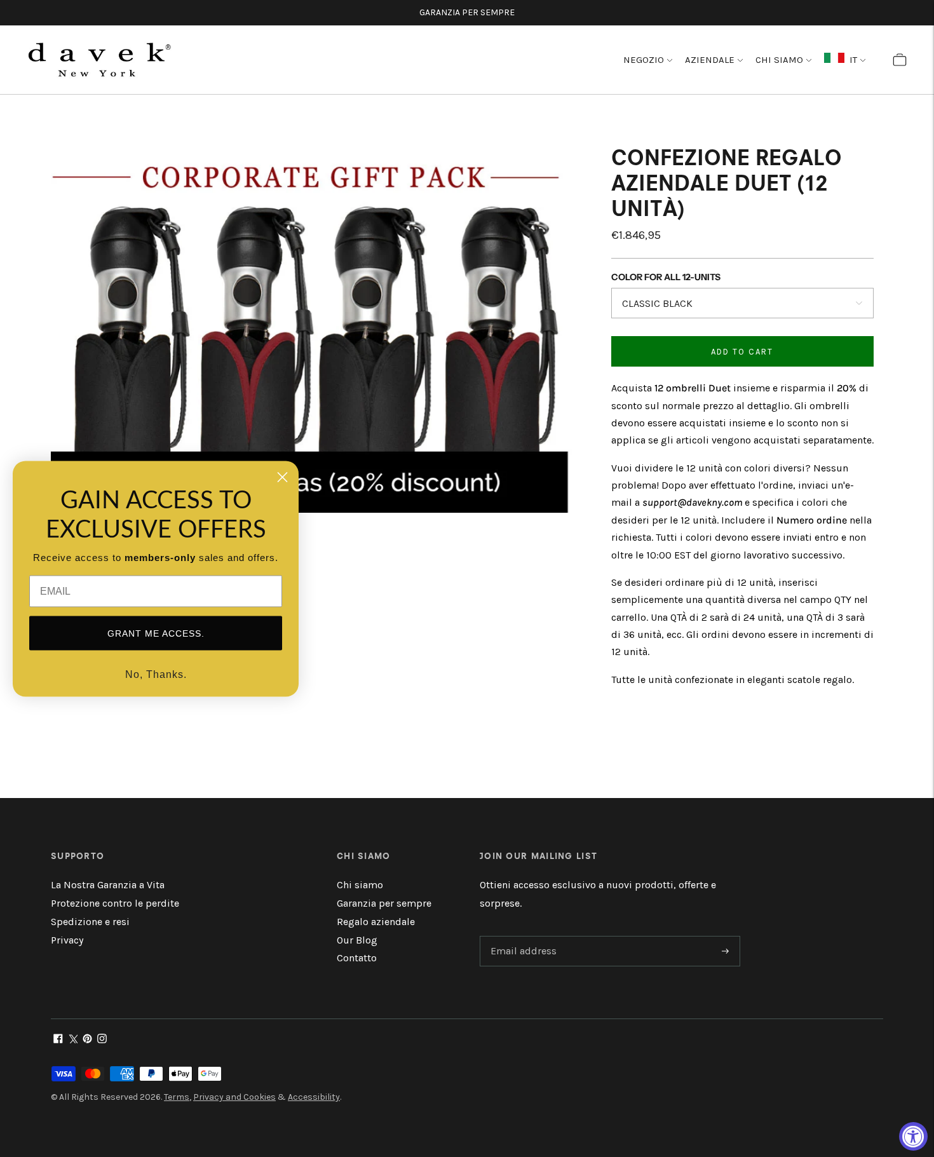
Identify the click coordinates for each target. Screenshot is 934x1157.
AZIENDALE (709, 59)
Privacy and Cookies (234, 1097)
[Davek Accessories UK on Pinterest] (87, 1040)
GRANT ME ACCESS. (156, 633)
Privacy (67, 940)
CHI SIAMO (779, 59)
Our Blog (357, 940)
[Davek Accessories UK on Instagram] (102, 1040)
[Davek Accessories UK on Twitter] (73, 1040)
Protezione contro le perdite (115, 903)
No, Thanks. (156, 673)
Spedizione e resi (90, 922)
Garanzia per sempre (384, 903)
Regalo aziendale (376, 922)
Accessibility (314, 1097)
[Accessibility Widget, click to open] (913, 1136)
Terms (176, 1097)
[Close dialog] (282, 477)
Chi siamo (360, 885)
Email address (521, 936)
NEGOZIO (643, 59)
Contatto (357, 958)
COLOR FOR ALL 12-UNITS (666, 277)
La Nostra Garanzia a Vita (108, 885)
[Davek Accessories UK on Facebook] (58, 1040)
